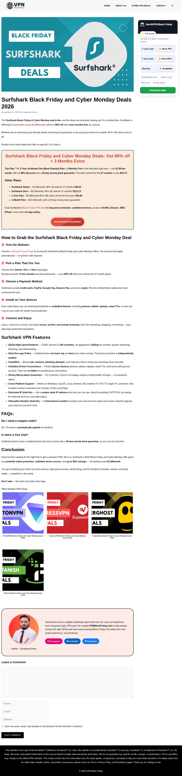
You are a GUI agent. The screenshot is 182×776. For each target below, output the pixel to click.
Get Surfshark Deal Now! (67, 222)
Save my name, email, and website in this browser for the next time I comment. (43, 726)
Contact (161, 6)
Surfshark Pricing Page (21, 251)
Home (107, 6)
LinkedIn (74, 641)
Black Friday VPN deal (33, 208)
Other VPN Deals (141, 6)
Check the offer (158, 90)
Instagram (55, 641)
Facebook (92, 641)
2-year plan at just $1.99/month (28, 125)
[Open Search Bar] (172, 5)
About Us (121, 6)
